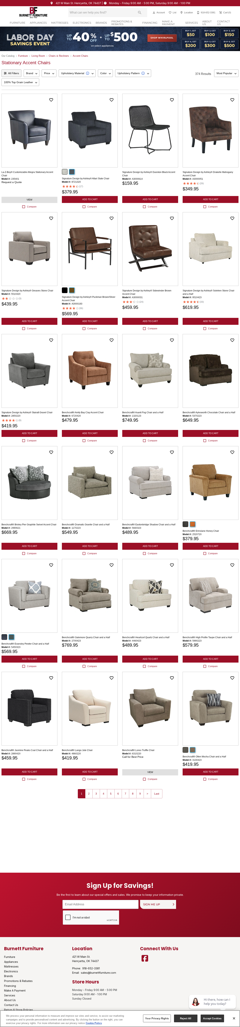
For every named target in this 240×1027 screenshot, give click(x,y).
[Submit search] (140, 12)
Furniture (17, 23)
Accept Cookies (212, 1018)
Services (191, 23)
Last (156, 793)
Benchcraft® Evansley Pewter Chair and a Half (25, 643)
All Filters (13, 73)
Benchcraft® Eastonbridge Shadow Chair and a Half (148, 524)
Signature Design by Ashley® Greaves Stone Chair (27, 290)
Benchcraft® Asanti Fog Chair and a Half (142, 412)
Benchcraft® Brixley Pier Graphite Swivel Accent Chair (29, 524)
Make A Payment (168, 23)
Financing (150, 23)
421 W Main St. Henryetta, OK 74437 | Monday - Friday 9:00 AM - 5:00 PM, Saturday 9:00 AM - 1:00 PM (122, 3)
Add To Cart (90, 199)
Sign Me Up (151, 904)
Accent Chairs (80, 55)
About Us (207, 23)
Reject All (185, 1018)
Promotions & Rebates (121, 23)
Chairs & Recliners (59, 55)
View (29, 199)
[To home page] (33, 12)
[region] (120, 1018)
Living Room (38, 55)
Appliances (38, 23)
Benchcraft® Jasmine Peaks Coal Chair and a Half (27, 750)
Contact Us (223, 23)
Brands (101, 23)
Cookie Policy (94, 1023)
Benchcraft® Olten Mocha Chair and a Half (204, 756)
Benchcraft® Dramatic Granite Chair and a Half (86, 524)
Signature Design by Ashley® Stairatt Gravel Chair (27, 412)
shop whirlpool (162, 38)
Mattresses (59, 23)
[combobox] (31, 73)
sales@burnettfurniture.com (98, 972)
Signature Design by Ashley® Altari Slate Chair (85, 178)
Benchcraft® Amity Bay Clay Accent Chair (83, 412)
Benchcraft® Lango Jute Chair (77, 750)
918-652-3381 (91, 968)
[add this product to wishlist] (51, 99)
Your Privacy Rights (157, 1018)
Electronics (82, 23)
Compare (32, 206)
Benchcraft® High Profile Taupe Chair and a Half (207, 637)
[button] (154, 12)
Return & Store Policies (18, 1009)
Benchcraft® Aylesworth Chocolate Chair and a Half (209, 412)
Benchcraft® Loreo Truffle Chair (138, 750)
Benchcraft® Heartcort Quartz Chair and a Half (145, 637)
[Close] (234, 1018)
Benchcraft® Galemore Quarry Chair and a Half (86, 637)
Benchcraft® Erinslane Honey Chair (201, 531)
